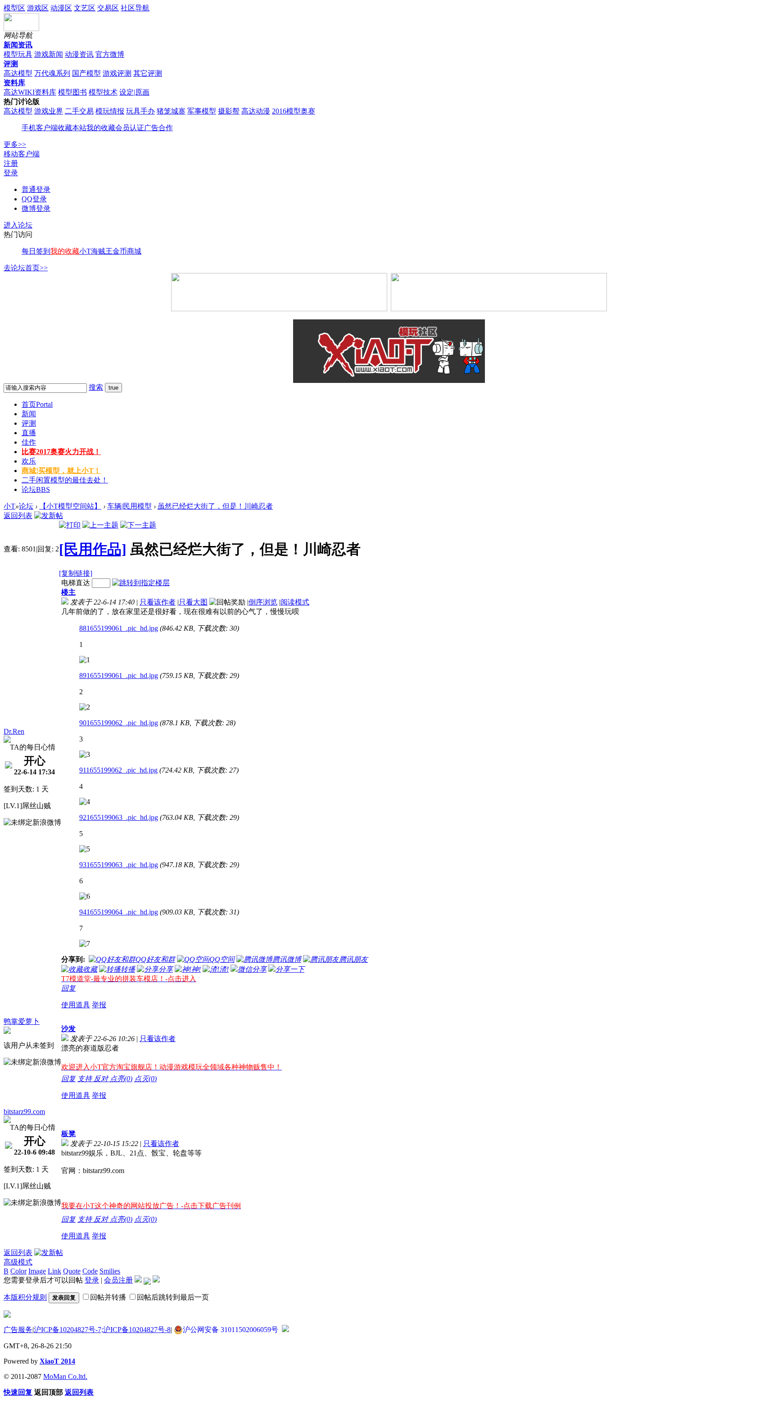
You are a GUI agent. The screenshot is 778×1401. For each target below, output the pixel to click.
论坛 (36, 489)
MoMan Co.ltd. (65, 1376)
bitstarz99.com (24, 1111)
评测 (11, 64)
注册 (11, 163)
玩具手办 (140, 111)
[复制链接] (75, 573)
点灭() (145, 1079)
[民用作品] (93, 549)
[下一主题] (138, 525)
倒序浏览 (263, 602)
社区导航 (135, 8)
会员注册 (118, 1280)
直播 (29, 433)
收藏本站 (72, 128)
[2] (84, 707)
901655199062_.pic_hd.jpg (118, 723)
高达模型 (18, 73)
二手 (65, 480)
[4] (84, 802)
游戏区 (38, 8)
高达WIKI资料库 (30, 92)
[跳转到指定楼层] (141, 583)
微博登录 (36, 208)
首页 (37, 404)
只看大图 (193, 602)
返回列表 (18, 515)
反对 (102, 1079)
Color (18, 1271)
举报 (99, 1005)
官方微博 (109, 54)
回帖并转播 (108, 1297)
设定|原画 (134, 92)
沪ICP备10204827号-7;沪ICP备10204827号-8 (102, 1329)
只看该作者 (158, 602)
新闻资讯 (18, 45)
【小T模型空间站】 (70, 506)
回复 (68, 988)
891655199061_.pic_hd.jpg (118, 675)
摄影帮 (229, 111)
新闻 (29, 414)
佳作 (29, 442)
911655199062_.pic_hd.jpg (118, 770)
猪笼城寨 (171, 111)
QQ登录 (34, 199)
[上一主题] (100, 525)
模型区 (14, 8)
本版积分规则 (25, 1297)
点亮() (121, 1079)
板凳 (68, 1133)
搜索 (96, 387)
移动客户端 (22, 154)
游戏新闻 (48, 54)
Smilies (110, 1271)
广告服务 (18, 1329)
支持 (85, 1079)
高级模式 (18, 1262)
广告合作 (158, 128)
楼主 (68, 592)
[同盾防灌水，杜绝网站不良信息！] (285, 1329)
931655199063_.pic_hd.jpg (118, 865)
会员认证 (129, 128)
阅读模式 (294, 602)
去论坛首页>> (26, 268)
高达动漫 (255, 111)
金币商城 (127, 251)
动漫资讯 (79, 54)
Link (54, 1271)
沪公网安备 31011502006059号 (230, 1329)
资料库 (14, 82)
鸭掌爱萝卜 (22, 1021)
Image (37, 1271)
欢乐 (29, 461)
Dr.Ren (14, 731)
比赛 (61, 451)
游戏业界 (48, 111)
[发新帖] (48, 515)
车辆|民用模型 (129, 506)
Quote (72, 1271)
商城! (61, 470)
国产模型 (86, 73)
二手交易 (79, 111)
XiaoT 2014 (57, 1361)
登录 (11, 173)
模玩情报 (109, 111)
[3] (84, 755)
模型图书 (72, 92)
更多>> (15, 144)
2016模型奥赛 (293, 111)
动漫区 (61, 8)
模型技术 (103, 92)
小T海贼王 (96, 251)
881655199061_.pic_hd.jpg (118, 628)
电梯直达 (75, 583)
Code (90, 1271)
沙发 (68, 1029)
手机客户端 (40, 128)
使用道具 (75, 1005)
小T (9, 506)
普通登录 (36, 189)
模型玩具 (18, 54)
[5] (84, 849)
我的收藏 (100, 128)
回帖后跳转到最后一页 (173, 1297)
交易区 (108, 8)
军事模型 (201, 111)
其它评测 (147, 73)
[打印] (70, 525)
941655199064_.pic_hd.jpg (118, 912)
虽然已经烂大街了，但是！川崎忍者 (215, 506)
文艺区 (84, 8)
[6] (84, 896)
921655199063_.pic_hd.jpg (118, 817)
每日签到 (36, 251)
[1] (84, 660)
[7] (84, 944)
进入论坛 (18, 225)
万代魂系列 (52, 73)
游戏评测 (117, 73)
